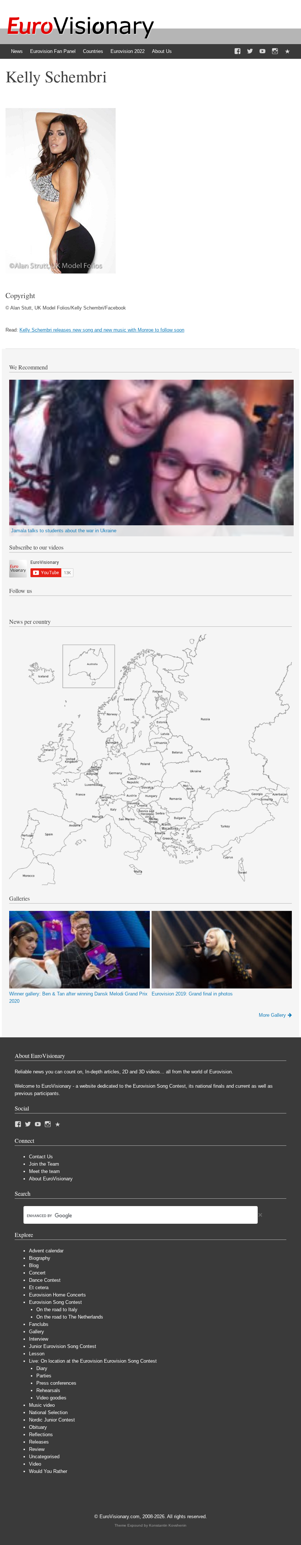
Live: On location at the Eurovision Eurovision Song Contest (93, 1361)
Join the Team (44, 1164)
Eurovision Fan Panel (53, 51)
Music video (42, 1405)
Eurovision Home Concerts (57, 1295)
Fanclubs (38, 1324)
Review (36, 1449)
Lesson (36, 1353)
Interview (38, 1339)
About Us (162, 51)
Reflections (41, 1434)
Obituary (38, 1427)
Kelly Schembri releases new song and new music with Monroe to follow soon (101, 330)
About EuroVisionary (51, 1178)
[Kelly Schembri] (61, 272)
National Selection (48, 1412)
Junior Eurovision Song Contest (62, 1346)
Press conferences (56, 1383)
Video (35, 1464)
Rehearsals (48, 1390)
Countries (93, 51)
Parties (43, 1375)
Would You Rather (48, 1471)
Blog (34, 1265)
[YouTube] (262, 51)
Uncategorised (44, 1456)
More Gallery (272, 1015)
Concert (37, 1273)
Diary (41, 1368)
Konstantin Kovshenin (167, 1525)
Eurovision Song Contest (55, 1302)
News (17, 51)
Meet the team (44, 1171)
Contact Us (41, 1156)
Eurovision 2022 (127, 51)
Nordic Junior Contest (52, 1420)
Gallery (36, 1331)
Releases (39, 1442)
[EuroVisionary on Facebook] (237, 51)
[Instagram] (275, 51)
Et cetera (38, 1287)
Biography (39, 1258)
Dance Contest (45, 1280)
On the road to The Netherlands (69, 1317)
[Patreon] (287, 51)
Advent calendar (46, 1250)
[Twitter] (250, 51)
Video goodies (51, 1398)
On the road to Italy (56, 1309)
